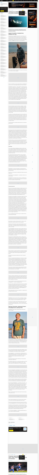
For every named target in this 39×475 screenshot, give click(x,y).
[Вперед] (28, 369)
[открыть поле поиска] (36, 0)
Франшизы (18, 0)
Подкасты (21, 0)
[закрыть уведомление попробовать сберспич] (24, 11)
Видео (23, 0)
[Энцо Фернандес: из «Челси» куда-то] (10, 431)
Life (25, 0)
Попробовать (20, 14)
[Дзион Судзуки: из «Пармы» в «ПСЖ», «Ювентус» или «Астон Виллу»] (10, 437)
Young (31, 0)
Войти (34, 0)
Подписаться (11, 380)
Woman (27, 0)
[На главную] (1, 0)
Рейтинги (16, 0)
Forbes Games (11, 0)
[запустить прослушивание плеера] (24, 10)
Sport (29, 0)
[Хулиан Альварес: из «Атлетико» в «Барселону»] (10, 433)
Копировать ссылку (25, 15)
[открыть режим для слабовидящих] (22, 10)
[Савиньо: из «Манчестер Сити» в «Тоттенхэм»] (10, 435)
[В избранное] (16, 390)
